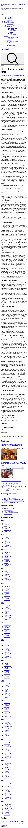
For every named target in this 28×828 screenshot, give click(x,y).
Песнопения (10, 38)
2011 (2, 801)
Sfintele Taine (10, 42)
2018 (2, 660)
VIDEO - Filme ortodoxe (10, 511)
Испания (12, 33)
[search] (12, 59)
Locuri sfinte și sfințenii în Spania (11, 502)
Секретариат (7, 21)
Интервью (9, 20)
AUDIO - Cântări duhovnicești (11, 512)
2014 (2, 740)
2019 (2, 640)
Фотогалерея (7, 48)
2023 (2, 568)
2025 (2, 534)
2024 (2, 549)
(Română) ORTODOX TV (10, 508)
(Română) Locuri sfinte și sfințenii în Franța (14, 501)
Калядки (9, 40)
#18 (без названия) (11, 45)
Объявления (10, 17)
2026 (2, 520)
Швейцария (13, 30)
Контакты (6, 49)
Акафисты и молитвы (12, 37)
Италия (11, 32)
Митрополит (10, 24)
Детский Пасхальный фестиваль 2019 (11, 481)
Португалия (13, 34)
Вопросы (9, 50)
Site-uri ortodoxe (7, 510)
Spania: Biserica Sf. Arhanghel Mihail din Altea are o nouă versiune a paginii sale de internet (13, 487)
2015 (2, 719)
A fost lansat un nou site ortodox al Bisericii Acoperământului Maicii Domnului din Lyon (12, 445)
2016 (2, 700)
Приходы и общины (12, 28)
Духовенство (10, 26)
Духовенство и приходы (10, 22)
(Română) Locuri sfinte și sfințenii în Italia (13, 499)
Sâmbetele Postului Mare (6, 485)
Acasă (5, 14)
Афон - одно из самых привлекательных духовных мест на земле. (14, 497)
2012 (2, 781)
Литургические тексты (12, 41)
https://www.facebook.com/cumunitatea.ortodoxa (12, 821)
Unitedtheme (4, 825)
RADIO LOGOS (8, 514)
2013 (2, 760)
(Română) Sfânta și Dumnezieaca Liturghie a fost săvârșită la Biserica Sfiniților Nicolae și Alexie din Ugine (13, 464)
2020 (2, 622)
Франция (12, 29)
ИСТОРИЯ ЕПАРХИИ (12, 25)
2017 (2, 681)
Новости (6, 16)
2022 (2, 583)
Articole (8, 46)
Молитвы (6, 36)
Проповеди (6, 44)
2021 (2, 603)
